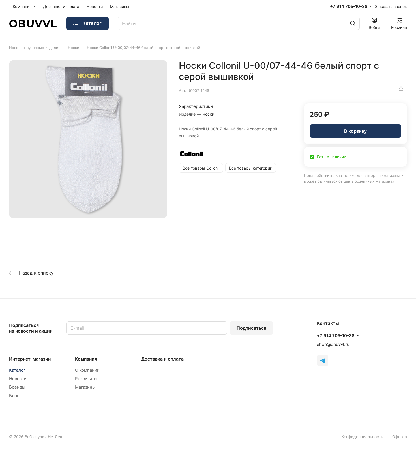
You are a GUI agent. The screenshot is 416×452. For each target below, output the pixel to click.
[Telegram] (322, 360)
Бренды (17, 387)
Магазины (85, 387)
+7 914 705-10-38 (349, 6)
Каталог (17, 370)
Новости (18, 378)
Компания (86, 359)
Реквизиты (86, 378)
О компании (87, 370)
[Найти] (353, 23)
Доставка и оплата (162, 359)
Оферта (399, 436)
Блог (14, 395)
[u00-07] (88, 139)
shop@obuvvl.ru (333, 344)
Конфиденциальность (362, 436)
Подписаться (251, 328)
